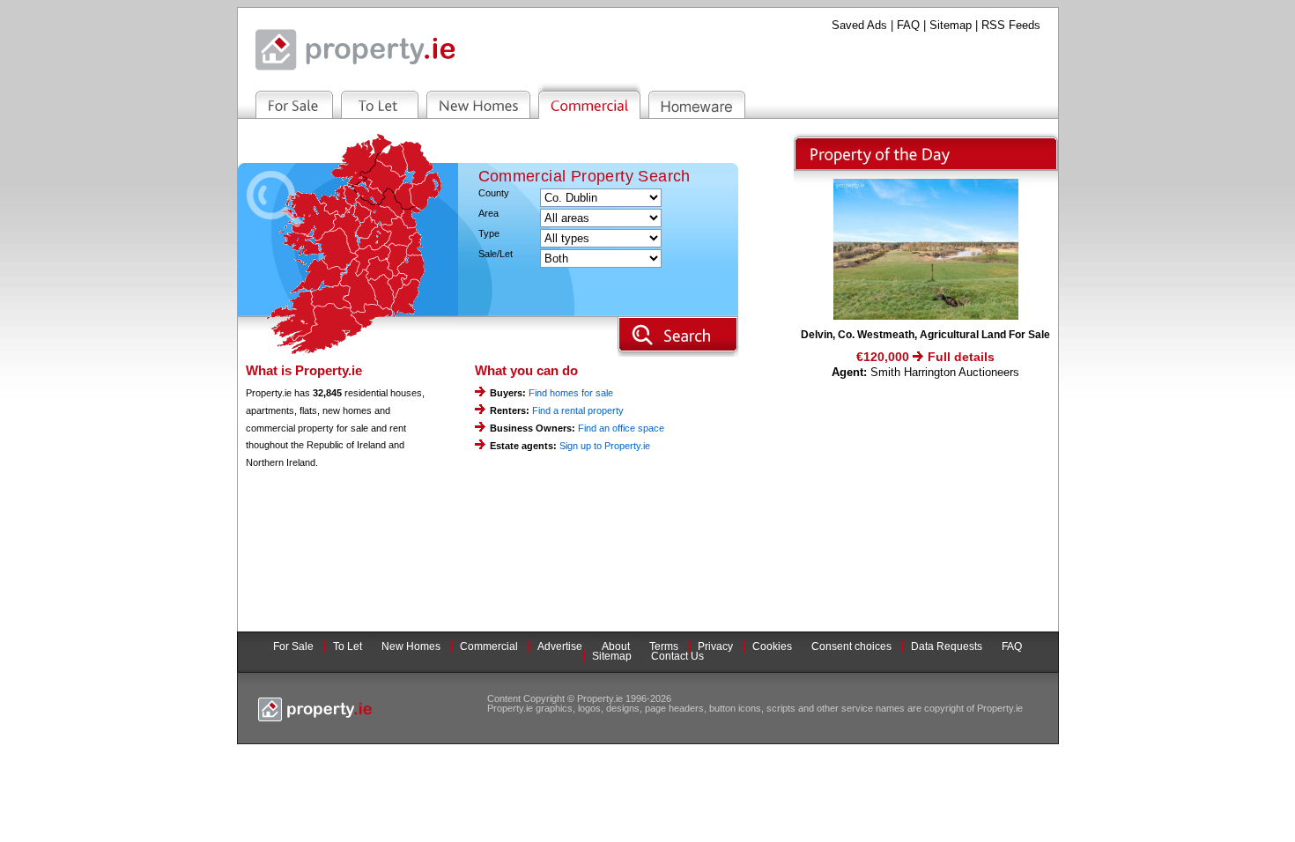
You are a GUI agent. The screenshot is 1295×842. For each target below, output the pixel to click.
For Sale (293, 646)
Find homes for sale (571, 393)
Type (489, 234)
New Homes (410, 646)
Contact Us (677, 656)
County (493, 193)
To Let (347, 646)
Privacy (715, 646)
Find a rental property (578, 410)
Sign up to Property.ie (604, 445)
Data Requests (946, 646)
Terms (663, 646)
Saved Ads (859, 25)
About (616, 646)
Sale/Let (495, 254)
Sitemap (950, 25)
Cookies (772, 646)
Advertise (559, 646)
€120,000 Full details (925, 357)
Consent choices (851, 646)
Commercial (489, 646)
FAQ (908, 25)
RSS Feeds (1010, 25)
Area (488, 213)
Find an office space (621, 428)
